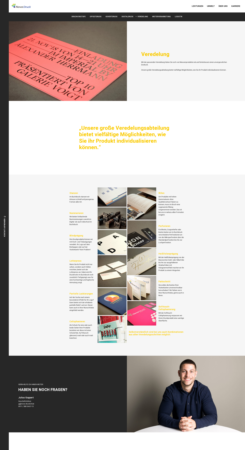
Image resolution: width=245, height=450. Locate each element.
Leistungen (197, 6)
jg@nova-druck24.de (26, 404)
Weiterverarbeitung (161, 16)
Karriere (235, 6)
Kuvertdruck (111, 16)
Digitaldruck (127, 16)
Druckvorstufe (79, 16)
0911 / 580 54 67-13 (26, 406)
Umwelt (211, 6)
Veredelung (143, 16)
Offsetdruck (95, 16)
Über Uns (223, 6)
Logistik (178, 16)
